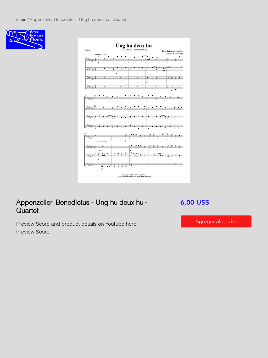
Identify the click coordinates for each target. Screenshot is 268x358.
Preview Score (32, 231)
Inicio (21, 19)
